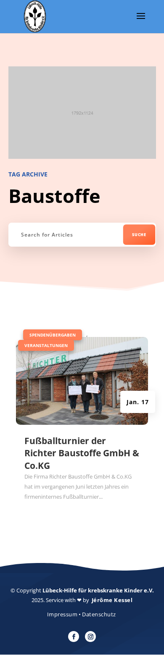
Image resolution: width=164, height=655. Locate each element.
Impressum (62, 614)
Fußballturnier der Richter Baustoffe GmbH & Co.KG (81, 453)
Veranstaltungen (46, 345)
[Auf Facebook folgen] (73, 636)
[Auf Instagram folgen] (90, 636)
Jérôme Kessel (112, 600)
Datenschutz (99, 614)
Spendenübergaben (52, 335)
